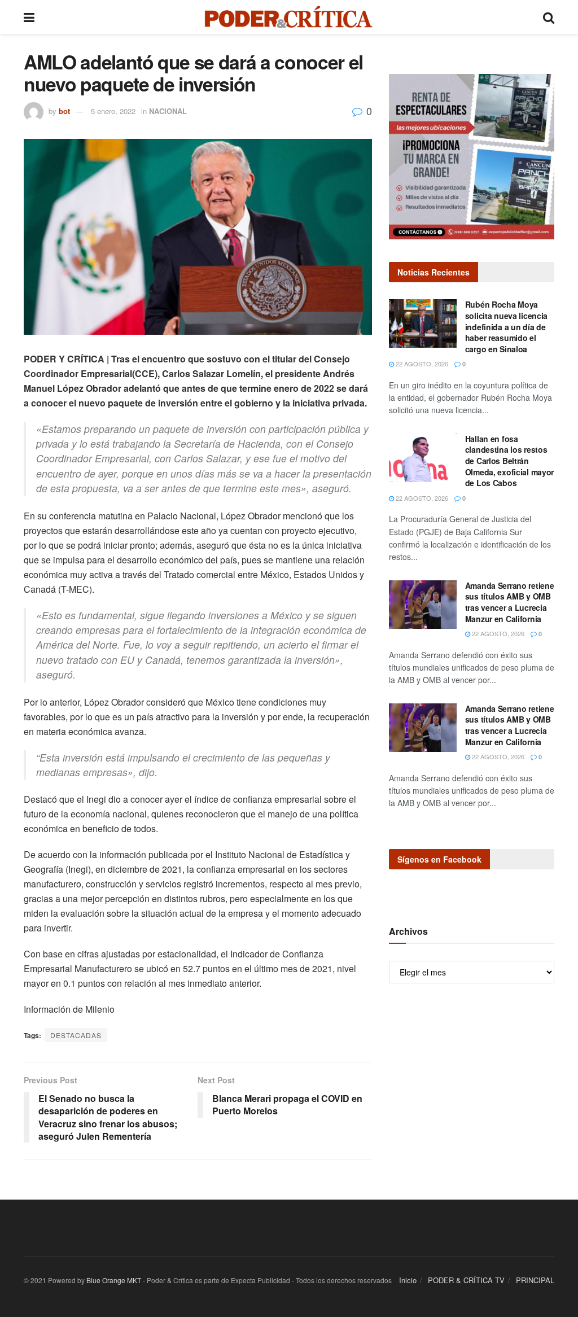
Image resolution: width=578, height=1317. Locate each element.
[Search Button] (548, 17)
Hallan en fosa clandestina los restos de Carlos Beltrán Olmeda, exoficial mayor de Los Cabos (509, 460)
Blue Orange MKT (113, 1280)
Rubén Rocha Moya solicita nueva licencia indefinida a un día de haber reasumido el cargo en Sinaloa (506, 326)
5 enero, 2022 (113, 111)
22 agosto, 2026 (421, 363)
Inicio (408, 1280)
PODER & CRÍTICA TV (466, 1280)
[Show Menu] (29, 17)
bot (64, 111)
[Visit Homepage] (288, 17)
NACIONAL (168, 111)
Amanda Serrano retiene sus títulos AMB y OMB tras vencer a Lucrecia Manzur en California (509, 602)
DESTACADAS (76, 1035)
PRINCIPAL (535, 1280)
